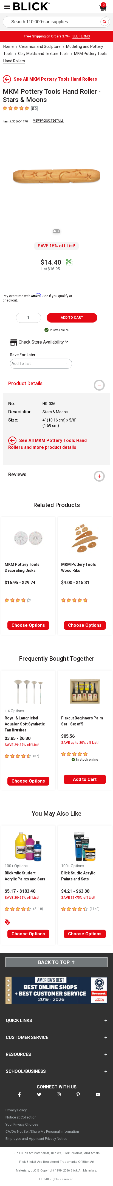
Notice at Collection (20, 1117)
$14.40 (51, 262)
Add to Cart (85, 779)
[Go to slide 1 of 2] (54, 231)
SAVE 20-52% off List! (22, 898)
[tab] (56, 383)
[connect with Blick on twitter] (39, 1097)
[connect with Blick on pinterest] (78, 1097)
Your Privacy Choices (21, 1124)
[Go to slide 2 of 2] (58, 231)
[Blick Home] (31, 6)
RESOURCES (18, 1054)
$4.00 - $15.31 (75, 582)
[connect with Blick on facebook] (19, 1097)
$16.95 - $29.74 (20, 582)
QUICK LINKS (19, 1020)
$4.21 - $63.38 (75, 891)
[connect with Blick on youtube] (97, 1097)
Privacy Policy (16, 1110)
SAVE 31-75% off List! (78, 898)
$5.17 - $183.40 (20, 891)
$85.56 (68, 736)
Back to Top (54, 962)
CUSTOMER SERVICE (27, 1037)
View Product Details (48, 120)
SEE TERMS (81, 36)
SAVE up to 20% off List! (79, 743)
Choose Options (28, 625)
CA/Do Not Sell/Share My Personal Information (42, 1131)
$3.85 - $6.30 (17, 738)
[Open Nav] (7, 7)
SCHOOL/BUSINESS (26, 1071)
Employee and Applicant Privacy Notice (36, 1139)
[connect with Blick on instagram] (58, 1097)
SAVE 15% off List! (56, 245)
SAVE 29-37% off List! (22, 745)
